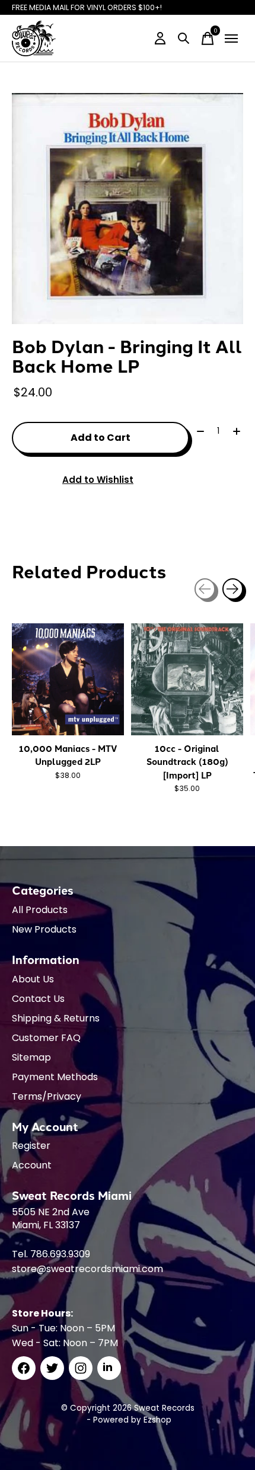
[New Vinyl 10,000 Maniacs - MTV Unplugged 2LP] (68, 679)
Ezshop (157, 1420)
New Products (44, 929)
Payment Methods (55, 1077)
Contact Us (38, 998)
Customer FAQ (46, 1038)
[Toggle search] (184, 38)
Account (32, 1165)
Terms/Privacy (46, 1096)
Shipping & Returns (56, 1018)
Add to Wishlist (97, 479)
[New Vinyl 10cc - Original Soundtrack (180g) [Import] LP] (187, 679)
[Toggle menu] (231, 38)
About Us (33, 979)
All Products (40, 910)
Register (31, 1145)
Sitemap (31, 1057)
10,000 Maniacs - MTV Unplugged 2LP (68, 755)
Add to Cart (100, 437)
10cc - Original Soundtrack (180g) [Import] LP (187, 762)
